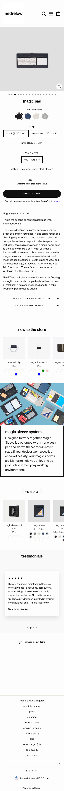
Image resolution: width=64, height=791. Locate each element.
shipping (32, 716)
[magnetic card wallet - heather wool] (61, 370)
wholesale (32, 755)
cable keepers (44, 241)
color (32, 109)
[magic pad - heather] (16, 683)
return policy (32, 722)
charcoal (19, 116)
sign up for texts (32, 727)
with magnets (32, 159)
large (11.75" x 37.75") (32, 142)
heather (36, 116)
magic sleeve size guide (32, 298)
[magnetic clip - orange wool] (22, 370)
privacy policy (32, 733)
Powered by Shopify (32, 788)
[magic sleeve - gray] (35, 533)
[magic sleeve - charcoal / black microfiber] (39, 537)
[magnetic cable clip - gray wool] (39, 370)
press (32, 711)
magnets (32, 153)
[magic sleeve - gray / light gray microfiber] (47, 537)
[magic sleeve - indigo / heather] (47, 533)
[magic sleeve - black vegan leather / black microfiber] (41, 540)
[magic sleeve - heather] (39, 533)
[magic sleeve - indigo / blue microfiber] (43, 537)
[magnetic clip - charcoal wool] (5, 370)
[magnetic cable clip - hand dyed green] (43, 370)
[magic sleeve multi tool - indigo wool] (14, 536)
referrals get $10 (32, 744)
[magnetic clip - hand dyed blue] (16, 374)
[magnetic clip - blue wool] (12, 374)
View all (32, 491)
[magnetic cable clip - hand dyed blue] (39, 374)
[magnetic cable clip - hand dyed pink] (47, 370)
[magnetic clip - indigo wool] (14, 370)
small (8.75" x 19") (16, 133)
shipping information (32, 305)
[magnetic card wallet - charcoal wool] (57, 370)
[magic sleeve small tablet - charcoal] (55, 536)
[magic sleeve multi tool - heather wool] (18, 536)
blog (32, 738)
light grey (44, 116)
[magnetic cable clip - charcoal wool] (31, 370)
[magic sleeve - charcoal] (31, 533)
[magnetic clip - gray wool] (10, 370)
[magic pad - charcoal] (8, 683)
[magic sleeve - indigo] (43, 533)
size (32, 127)
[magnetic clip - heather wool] (18, 370)
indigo (27, 116)
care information (32, 706)
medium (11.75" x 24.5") (45, 133)
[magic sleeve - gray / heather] (35, 537)
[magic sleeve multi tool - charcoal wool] (10, 536)
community (32, 749)
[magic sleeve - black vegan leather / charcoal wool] (37, 540)
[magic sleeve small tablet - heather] (59, 536)
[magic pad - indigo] (12, 683)
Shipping (21, 183)
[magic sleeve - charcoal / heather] (31, 537)
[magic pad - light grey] (20, 683)
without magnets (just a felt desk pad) (32, 169)
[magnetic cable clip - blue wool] (35, 370)
